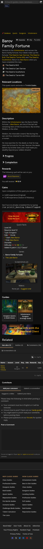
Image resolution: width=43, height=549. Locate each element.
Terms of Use (28, 534)
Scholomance (32, 33)
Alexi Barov (24, 60)
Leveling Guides (28, 494)
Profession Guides (9, 483)
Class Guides (7, 480)
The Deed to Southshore (15, 72)
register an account (28, 454)
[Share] (41, 2)
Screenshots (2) (21, 262)
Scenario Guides (9, 505)
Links (38, 40)
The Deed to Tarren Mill (15, 57)
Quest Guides (8, 494)
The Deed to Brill (12, 65)
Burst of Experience (13, 176)
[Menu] (2, 2)
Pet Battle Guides (9, 501)
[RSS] (30, 538)
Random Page (25, 530)
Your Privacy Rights (11, 530)
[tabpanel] (21, 366)
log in (19, 454)
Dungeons (22, 33)
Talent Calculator (9, 512)
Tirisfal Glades (30, 85)
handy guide (36, 410)
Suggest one (26, 289)
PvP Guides (26, 501)
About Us (27, 526)
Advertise (36, 526)
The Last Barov (11, 257)
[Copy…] (32, 357)
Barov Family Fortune (3, 368)
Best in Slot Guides (29, 483)
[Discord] (12, 538)
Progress (9, 155)
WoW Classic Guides (30, 476)
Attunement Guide (29, 480)
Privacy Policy (15, 534)
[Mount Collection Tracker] (21, 329)
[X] (16, 538)
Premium (36, 530)
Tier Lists (6, 515)
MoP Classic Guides (10, 476)
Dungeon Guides (9, 487)
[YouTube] (27, 538)
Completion (11, 162)
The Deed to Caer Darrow (19, 55)
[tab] (6, 345)
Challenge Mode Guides (11, 508)
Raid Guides (7, 491)
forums (30, 417)
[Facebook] (23, 538)
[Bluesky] (19, 538)
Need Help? (7, 526)
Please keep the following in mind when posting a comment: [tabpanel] (21, 427)
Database (7, 33)
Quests (15, 33)
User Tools (18, 526)
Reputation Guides (10, 498)
